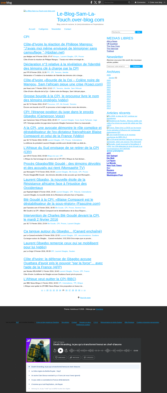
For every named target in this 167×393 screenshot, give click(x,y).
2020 (109, 92)
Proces (81, 56)
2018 (109, 97)
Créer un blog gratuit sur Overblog (47, 322)
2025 (109, 80)
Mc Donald (64, 104)
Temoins (58, 72)
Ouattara (95, 235)
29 (76, 290)
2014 (109, 106)
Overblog (99, 309)
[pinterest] (99, 2)
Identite (65, 72)
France (86, 271)
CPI (75, 56)
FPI (48, 72)
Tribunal (77, 192)
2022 (109, 87)
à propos (90, 357)
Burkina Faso (80, 208)
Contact (67, 29)
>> (85, 290)
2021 (109, 90)
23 (57, 290)
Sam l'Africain (76, 88)
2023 (109, 85)
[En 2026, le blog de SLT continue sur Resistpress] (124, 117)
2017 (109, 99)
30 (79, 290)
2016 (109, 101)
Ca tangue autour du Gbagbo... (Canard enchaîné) (63, 231)
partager (76, 357)
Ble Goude (73, 172)
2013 (109, 108)
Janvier (111, 78)
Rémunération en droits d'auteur (111, 322)
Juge (95, 120)
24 (60, 290)
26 (66, 290)
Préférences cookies (83, 325)
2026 (109, 75)
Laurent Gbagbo (67, 56)
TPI (75, 283)
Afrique (80, 283)
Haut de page (85, 298)
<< (42, 290)
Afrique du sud (52, 156)
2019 (109, 94)
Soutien (72, 251)
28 (73, 290)
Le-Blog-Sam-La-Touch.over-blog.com (80, 17)
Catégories (43, 29)
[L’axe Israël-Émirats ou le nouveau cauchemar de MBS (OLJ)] (124, 136)
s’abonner (61, 357)
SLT (17, 322)
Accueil (32, 29)
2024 (109, 83)
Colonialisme (77, 140)
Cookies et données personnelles (148, 322)
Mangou (56, 56)
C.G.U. (96, 322)
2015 (109, 103)
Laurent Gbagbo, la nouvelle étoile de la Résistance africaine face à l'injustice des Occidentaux (55, 184)
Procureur (51, 104)
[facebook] (91, 2)
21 (51, 290)
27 (70, 290)
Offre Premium (129, 322)
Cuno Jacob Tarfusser (83, 120)
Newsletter (56, 29)
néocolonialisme (84, 235)
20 (47, 290)
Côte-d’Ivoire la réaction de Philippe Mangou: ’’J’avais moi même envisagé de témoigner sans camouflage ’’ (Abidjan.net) (60, 48)
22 (54, 290)
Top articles (65, 322)
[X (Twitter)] (95, 2)
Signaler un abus (85, 322)
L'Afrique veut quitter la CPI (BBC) (50, 279)
